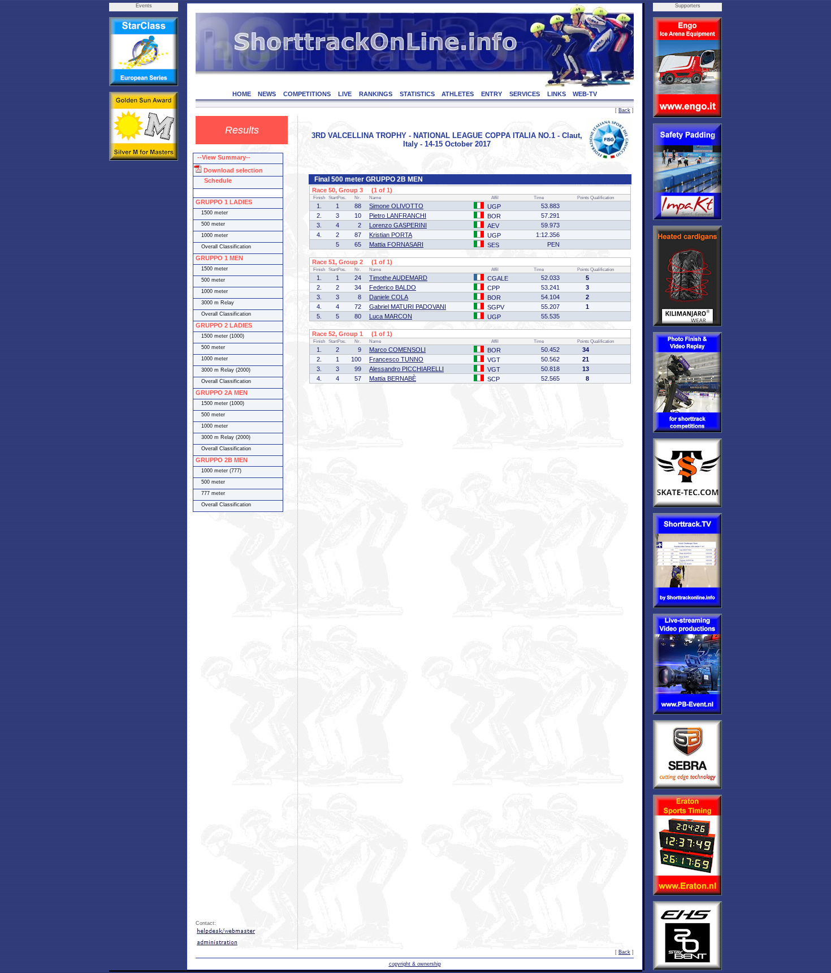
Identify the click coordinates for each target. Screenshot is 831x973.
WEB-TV (585, 94)
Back (624, 110)
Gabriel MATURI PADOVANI (407, 306)
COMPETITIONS (307, 94)
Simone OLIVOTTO (396, 206)
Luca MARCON (390, 316)
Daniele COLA (388, 297)
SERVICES (524, 94)
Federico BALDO (392, 287)
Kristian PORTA (390, 234)
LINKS (556, 94)
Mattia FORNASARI (396, 244)
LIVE (345, 94)
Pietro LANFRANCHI (397, 215)
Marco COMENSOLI (397, 349)
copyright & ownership (415, 964)
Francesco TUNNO (396, 359)
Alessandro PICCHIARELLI (406, 368)
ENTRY (491, 94)
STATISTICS (417, 94)
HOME (241, 94)
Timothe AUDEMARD (398, 277)
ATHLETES (458, 94)
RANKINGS (375, 94)
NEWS (267, 94)
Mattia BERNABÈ (392, 378)
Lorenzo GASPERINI (398, 225)
